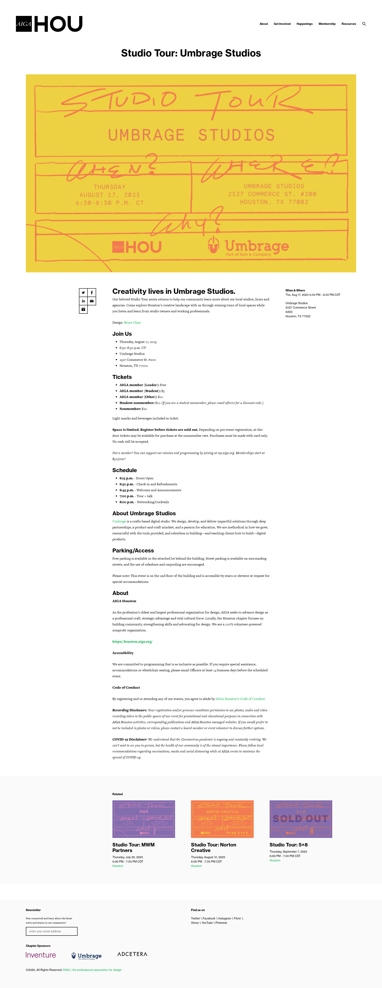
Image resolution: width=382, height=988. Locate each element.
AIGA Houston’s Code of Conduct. (241, 698)
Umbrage (119, 521)
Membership (327, 24)
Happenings (305, 24)
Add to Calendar (83, 308)
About (264, 24)
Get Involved (282, 24)
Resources (349, 24)
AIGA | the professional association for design (92, 970)
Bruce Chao (132, 322)
